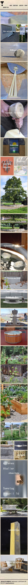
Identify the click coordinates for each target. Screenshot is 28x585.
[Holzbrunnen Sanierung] (14, 326)
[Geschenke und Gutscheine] (14, 573)
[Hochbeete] (14, 421)
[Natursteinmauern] (14, 213)
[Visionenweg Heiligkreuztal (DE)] (14, 99)
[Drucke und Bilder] (20, 449)
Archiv (21, 5)
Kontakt (15, 5)
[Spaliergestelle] (14, 440)
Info (11, 5)
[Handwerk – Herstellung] (14, 137)
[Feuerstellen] (14, 516)
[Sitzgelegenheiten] (7, 459)
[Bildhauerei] (14, 60)
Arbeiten (6, 7)
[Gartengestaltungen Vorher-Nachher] (14, 231)
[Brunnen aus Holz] (14, 345)
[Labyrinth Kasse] (14, 554)
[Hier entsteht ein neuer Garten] (14, 42)
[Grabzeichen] (14, 156)
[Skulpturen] (20, 165)
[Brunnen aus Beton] (14, 288)
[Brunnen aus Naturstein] (14, 307)
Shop (26, 5)
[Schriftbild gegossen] (7, 174)
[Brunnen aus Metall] (14, 383)
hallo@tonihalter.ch (10, 583)
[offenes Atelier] (14, 497)
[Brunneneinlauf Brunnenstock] (14, 270)
